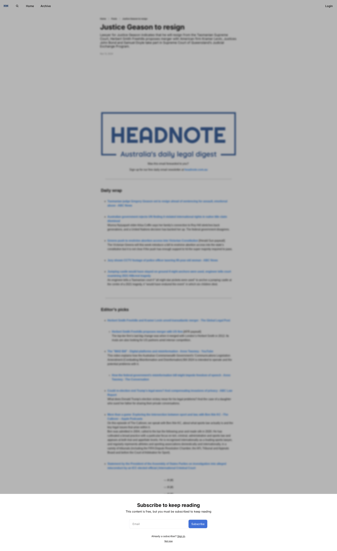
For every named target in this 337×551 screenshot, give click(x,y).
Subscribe (197, 524)
